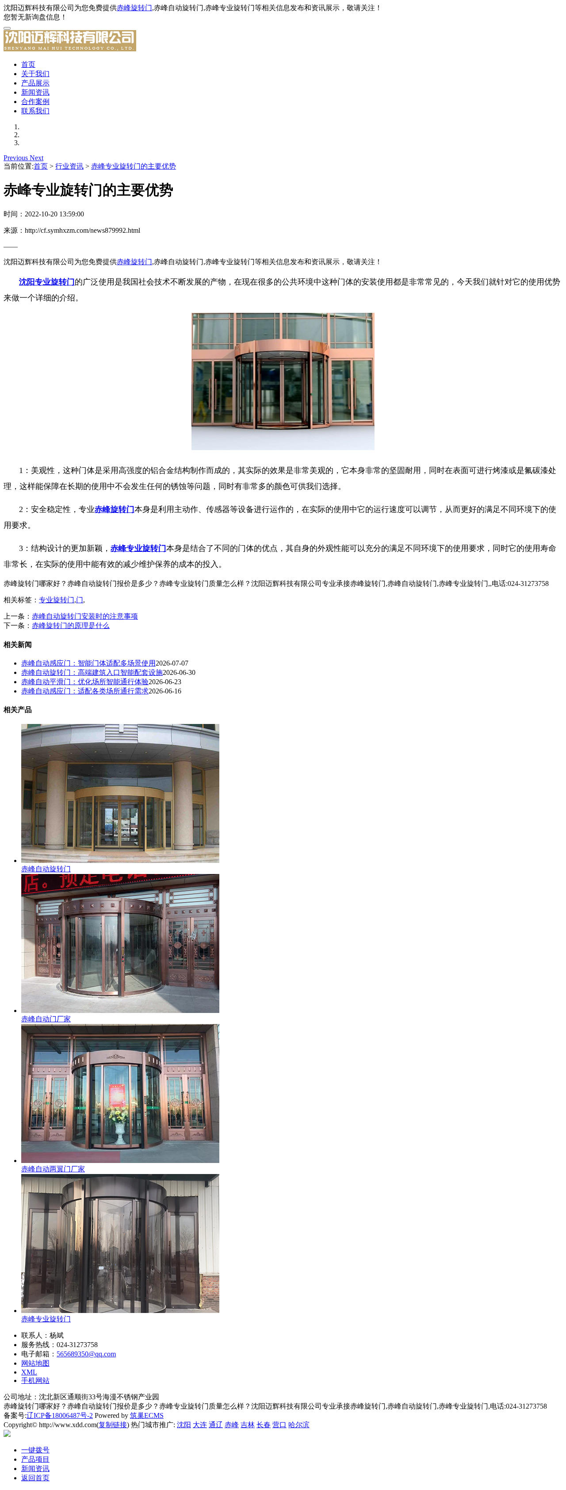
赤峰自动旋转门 (46, 869)
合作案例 (35, 101)
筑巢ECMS (147, 1415)
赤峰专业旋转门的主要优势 (133, 166)
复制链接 (113, 1424)
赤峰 (232, 1424)
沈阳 (184, 1424)
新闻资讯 (35, 92)
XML (29, 1372)
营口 (279, 1424)
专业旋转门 (56, 600)
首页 (28, 64)
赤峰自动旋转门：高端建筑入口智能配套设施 (92, 672)
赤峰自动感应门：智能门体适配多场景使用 (88, 663)
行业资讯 (69, 166)
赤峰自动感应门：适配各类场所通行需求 (85, 691)
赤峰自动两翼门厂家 (53, 1169)
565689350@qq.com (86, 1354)
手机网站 (35, 1380)
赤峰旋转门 (134, 8)
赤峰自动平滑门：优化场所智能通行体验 (85, 681)
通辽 (216, 1424)
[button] (17, 158)
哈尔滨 (299, 1424)
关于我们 (35, 73)
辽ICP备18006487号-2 (60, 1415)
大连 (200, 1424)
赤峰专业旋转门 (46, 1319)
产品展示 (35, 83)
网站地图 (35, 1363)
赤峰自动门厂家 (46, 1019)
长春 (263, 1424)
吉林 (248, 1424)
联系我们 (35, 111)
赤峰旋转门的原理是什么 (71, 625)
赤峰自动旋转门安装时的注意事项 (85, 616)
